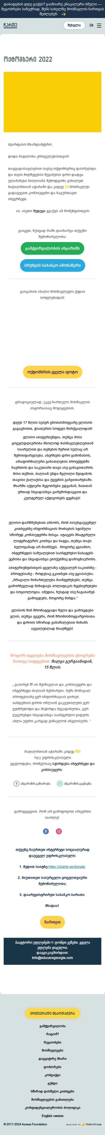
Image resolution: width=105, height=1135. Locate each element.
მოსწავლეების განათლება (52, 1099)
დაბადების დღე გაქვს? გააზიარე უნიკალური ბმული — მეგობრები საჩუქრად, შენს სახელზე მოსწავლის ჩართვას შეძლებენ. (52, 9)
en (91, 25)
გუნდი (52, 1083)
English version (52, 1116)
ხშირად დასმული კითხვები (52, 1091)
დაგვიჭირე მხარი (53, 1059)
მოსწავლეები (52, 1050)
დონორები (52, 1067)
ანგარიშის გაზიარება (35, 783)
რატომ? (52, 1034)
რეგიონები (52, 1042)
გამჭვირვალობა (53, 1026)
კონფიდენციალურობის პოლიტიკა (52, 1108)
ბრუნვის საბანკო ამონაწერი (52, 265)
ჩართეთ (52, 922)
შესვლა (74, 25)
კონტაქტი (52, 1075)
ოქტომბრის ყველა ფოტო (52, 372)
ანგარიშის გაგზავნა (77, 783)
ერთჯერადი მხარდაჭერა (52, 1014)
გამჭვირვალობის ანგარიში (52, 248)
